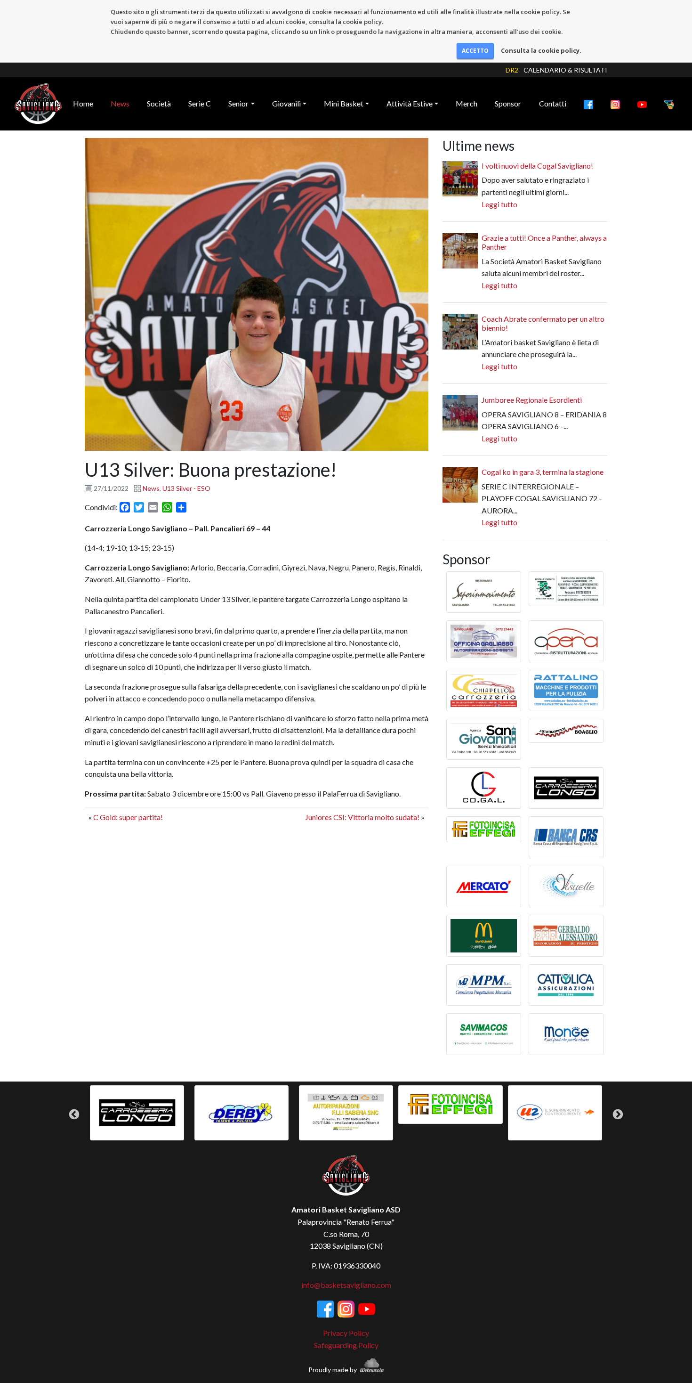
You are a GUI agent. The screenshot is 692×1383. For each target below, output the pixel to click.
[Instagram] (615, 104)
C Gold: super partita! (128, 817)
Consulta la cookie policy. (541, 50)
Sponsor (508, 103)
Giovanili (286, 103)
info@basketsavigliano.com (346, 1284)
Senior (238, 103)
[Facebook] (588, 104)
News (120, 103)
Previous (74, 1114)
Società (159, 103)
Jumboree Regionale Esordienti (532, 399)
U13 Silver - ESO (186, 488)
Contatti (552, 103)
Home (83, 103)
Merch (466, 103)
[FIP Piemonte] (668, 104)
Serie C (199, 103)
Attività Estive (409, 103)
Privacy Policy (346, 1332)
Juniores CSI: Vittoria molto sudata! (362, 817)
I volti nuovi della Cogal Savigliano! (537, 165)
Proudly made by (333, 1370)
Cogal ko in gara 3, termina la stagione (542, 471)
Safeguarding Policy (346, 1345)
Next (618, 1114)
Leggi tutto (499, 204)
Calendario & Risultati (565, 70)
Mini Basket (343, 103)
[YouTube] (642, 104)
